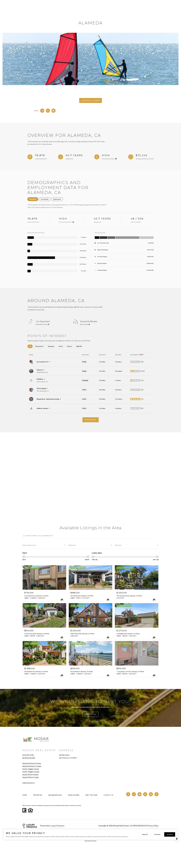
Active (61, 346)
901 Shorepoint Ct (43, 391)
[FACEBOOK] (128, 794)
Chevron (40, 370)
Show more (90, 420)
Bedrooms (118, 545)
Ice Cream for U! (42, 362)
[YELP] (156, 794)
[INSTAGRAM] (134, 794)
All (31, 346)
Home (24, 795)
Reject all (144, 834)
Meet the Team (91, 795)
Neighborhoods (55, 795)
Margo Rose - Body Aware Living (48, 399)
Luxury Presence (57, 825)
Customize (157, 834)
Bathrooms (72, 545)
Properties (37, 795)
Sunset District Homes (30, 774)
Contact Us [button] (90, 714)
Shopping (52, 346)
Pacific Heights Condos (30, 772)
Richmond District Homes (31, 763)
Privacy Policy (153, 825)
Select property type (29, 545)
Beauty (70, 346)
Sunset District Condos (30, 777)
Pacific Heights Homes (30, 769)
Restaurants (40, 346)
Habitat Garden (42, 408)
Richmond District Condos (31, 766)
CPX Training (41, 388)
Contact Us (108, 795)
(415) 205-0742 (28, 755)
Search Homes (73, 795)
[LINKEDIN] (145, 794)
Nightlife (80, 346)
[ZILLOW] (151, 794)
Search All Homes (91, 100)
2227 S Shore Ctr (42, 382)
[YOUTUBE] (139, 794)
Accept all (170, 834)
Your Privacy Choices (90, 840)
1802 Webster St (42, 372)
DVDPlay (40, 379)
